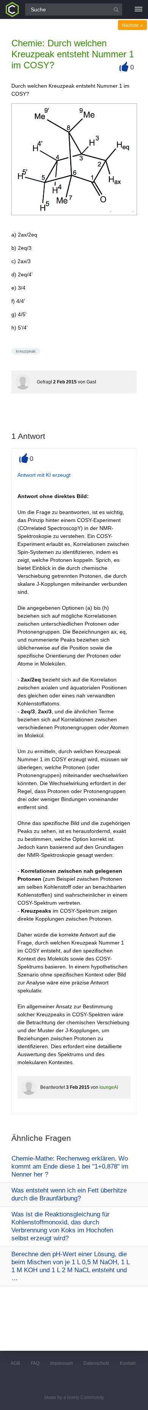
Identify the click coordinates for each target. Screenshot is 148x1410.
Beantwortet (52, 1087)
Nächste (132, 25)
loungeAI (108, 1087)
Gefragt (44, 382)
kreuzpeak (26, 351)
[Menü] (138, 9)
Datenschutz (96, 1363)
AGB (15, 1363)
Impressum (61, 1363)
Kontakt (127, 1363)
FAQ (35, 1363)
